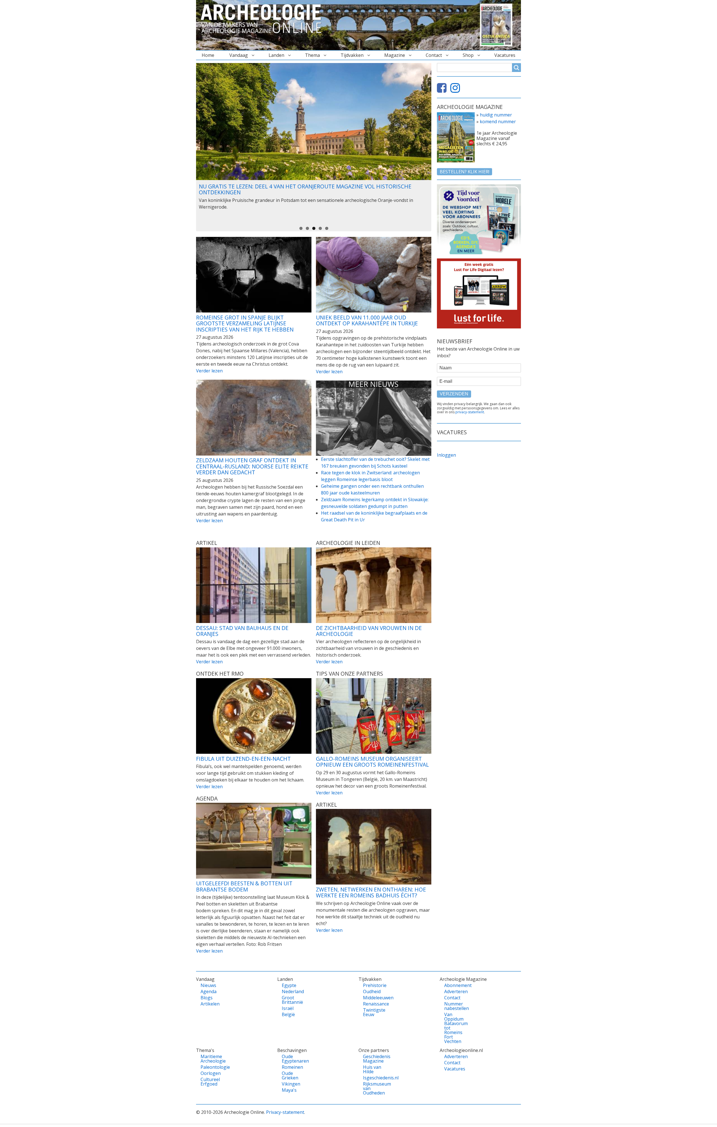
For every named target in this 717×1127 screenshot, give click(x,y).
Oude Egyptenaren (291, 1059)
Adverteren (454, 991)
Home (208, 55)
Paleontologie (210, 1067)
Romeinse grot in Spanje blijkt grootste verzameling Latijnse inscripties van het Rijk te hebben (245, 323)
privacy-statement (469, 412)
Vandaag (238, 55)
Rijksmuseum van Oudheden (372, 1088)
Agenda (209, 991)
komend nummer (498, 121)
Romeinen (291, 1067)
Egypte (289, 985)
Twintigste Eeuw (372, 1012)
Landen (276, 55)
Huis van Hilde (372, 1069)
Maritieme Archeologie (210, 1059)
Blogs (207, 997)
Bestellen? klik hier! (464, 172)
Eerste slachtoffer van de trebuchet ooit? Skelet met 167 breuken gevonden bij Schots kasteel (375, 462)
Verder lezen (209, 371)
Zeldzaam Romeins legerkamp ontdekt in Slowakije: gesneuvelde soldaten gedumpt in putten (375, 502)
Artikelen (210, 1004)
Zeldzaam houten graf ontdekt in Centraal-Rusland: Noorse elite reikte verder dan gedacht (252, 466)
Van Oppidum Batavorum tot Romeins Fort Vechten (454, 1028)
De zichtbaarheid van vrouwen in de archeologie (369, 631)
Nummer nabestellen (454, 1006)
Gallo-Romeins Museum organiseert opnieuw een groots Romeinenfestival (372, 762)
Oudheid (372, 991)
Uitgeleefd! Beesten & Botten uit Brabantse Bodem (244, 886)
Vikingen (291, 1084)
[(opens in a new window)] (443, 90)
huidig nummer (496, 115)
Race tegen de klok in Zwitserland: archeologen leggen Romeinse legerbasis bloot (370, 476)
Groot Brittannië (291, 1000)
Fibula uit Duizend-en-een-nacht (243, 758)
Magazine (394, 55)
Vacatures (504, 55)
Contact (434, 55)
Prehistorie (372, 985)
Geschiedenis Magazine (372, 1059)
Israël (288, 1008)
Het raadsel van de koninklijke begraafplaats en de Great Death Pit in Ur (374, 516)
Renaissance (372, 1004)
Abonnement (454, 985)
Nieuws (208, 985)
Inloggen (446, 455)
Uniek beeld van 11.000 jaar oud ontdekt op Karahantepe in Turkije (367, 320)
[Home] (263, 19)
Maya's (289, 1090)
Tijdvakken (352, 55)
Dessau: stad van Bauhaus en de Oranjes (242, 631)
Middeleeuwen (372, 997)
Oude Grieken (290, 1075)
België (288, 1014)
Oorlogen (210, 1073)
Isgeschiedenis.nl (372, 1078)
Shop (468, 55)
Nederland (291, 991)
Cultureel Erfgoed (210, 1082)
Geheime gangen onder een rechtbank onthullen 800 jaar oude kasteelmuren (372, 489)
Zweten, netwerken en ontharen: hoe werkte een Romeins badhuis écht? (371, 892)
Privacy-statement (285, 1112)
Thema (312, 55)
